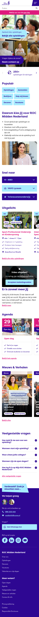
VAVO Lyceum (14, 188)
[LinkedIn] (11, 540)
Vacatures (5, 567)
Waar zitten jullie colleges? (14, 455)
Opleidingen (6, 560)
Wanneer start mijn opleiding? (15, 448)
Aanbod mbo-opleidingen (12, 32)
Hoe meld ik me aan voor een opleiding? (14, 441)
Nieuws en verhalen (9, 593)
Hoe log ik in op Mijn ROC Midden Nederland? (16, 468)
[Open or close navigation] (35, 3)
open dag (26, 12)
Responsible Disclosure (10, 611)
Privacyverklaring (8, 604)
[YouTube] (25, 540)
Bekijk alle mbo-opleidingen (13, 258)
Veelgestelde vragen (9, 590)
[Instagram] (18, 540)
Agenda (4, 586)
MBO (10, 179)
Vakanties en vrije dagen (10, 571)
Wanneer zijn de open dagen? (15, 461)
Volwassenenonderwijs (19, 197)
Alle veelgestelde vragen (11, 476)
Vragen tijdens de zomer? (11, 58)
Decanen (5, 564)
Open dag (9, 338)
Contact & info (7, 597)
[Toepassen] (36, 8)
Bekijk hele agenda (9, 358)
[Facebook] (5, 540)
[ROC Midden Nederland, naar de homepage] (6, 3)
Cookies (5, 607)
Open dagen (6, 583)
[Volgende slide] (36, 72)
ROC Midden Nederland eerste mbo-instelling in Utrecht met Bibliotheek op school (16, 403)
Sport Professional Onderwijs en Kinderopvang (16, 233)
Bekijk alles (6, 420)
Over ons (5, 557)
